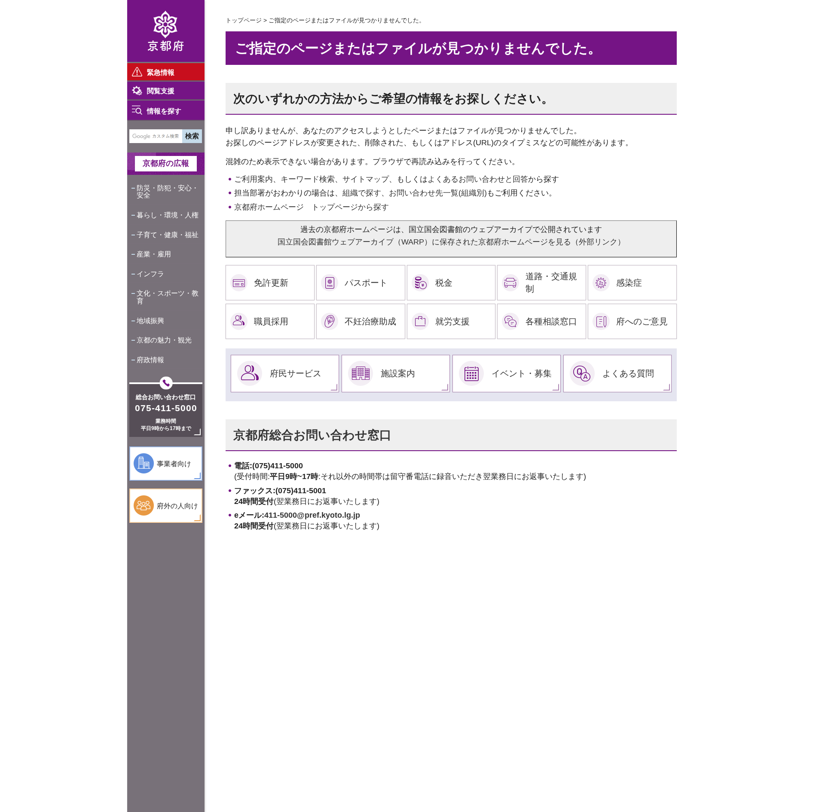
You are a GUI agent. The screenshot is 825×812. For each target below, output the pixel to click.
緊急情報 (160, 72)
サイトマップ (365, 179)
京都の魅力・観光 (164, 340)
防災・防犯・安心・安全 (168, 191)
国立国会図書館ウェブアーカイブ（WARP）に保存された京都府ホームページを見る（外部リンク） (451, 242)
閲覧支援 (160, 91)
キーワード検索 (308, 179)
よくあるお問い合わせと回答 (478, 179)
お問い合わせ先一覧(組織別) (438, 193)
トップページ (244, 20)
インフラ (150, 274)
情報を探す (164, 111)
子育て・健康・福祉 (168, 234)
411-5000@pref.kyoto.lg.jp (312, 515)
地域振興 (150, 320)
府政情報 (150, 359)
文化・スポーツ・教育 (168, 297)
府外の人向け (177, 506)
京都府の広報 (166, 163)
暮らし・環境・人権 (168, 215)
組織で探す (361, 193)
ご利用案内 (253, 179)
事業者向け (174, 463)
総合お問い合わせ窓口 (166, 397)
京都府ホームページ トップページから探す (311, 207)
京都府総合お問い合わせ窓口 (312, 435)
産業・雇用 (154, 254)
